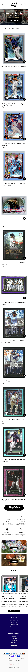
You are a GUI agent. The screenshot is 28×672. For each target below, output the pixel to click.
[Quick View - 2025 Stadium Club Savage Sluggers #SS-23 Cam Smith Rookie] (24, 258)
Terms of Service (14, 638)
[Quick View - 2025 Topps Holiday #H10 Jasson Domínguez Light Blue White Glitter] (24, 99)
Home (5, 658)
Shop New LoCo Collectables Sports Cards (14, 508)
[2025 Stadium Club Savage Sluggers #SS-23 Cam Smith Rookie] (14, 245)
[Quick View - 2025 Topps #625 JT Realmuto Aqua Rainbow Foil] (24, 415)
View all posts (14, 611)
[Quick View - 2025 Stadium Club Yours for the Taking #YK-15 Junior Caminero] (24, 335)
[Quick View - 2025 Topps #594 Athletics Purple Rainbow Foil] (24, 298)
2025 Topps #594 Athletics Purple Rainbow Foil (13, 302)
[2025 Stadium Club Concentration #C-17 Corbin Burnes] (14, 205)
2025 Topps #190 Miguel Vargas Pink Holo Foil (13, 499)
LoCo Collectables (15, 667)
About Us (8, 658)
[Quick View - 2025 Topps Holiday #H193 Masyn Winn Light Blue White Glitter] (24, 178)
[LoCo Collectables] (14, 4)
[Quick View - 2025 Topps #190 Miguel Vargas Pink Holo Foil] (24, 494)
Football (16, 658)
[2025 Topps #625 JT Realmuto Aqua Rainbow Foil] (14, 402)
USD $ (16, 664)
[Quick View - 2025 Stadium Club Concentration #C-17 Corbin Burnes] (24, 218)
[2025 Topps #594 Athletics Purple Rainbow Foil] (14, 285)
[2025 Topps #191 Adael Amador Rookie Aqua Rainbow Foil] (14, 442)
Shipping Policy (14, 645)
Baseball (12, 658)
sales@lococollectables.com (14, 626)
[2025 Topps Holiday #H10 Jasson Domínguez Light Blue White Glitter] (14, 86)
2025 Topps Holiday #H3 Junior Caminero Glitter (13, 66)
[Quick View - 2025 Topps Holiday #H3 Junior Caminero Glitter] (24, 61)
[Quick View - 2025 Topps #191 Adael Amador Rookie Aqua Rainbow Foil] (24, 455)
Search (19, 660)
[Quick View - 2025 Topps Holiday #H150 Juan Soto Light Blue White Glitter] (24, 139)
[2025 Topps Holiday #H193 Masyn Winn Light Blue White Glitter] (14, 166)
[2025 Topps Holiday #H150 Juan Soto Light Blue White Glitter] (14, 126)
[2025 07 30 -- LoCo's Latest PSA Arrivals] (9, 583)
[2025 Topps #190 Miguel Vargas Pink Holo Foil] (14, 481)
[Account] (22, 4)
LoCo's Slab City (21, 658)
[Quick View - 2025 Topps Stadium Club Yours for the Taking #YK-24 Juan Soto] (24, 375)
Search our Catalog (14, 20)
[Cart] (25, 4)
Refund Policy (14, 642)
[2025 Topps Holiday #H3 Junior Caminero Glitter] (14, 48)
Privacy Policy (14, 640)
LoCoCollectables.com (14, 668)
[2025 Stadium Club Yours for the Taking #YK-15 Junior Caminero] (14, 323)
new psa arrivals (7, 590)
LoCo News (10, 660)
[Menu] (2, 4)
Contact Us (14, 636)
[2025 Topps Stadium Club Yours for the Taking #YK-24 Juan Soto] (14, 362)
